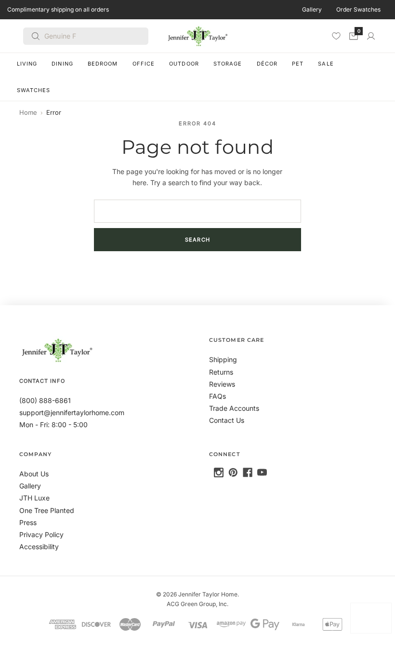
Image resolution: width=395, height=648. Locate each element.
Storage (227, 63)
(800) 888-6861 (45, 400)
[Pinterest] (233, 472)
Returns (221, 372)
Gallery (312, 9)
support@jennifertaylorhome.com (71, 412)
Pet (297, 63)
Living (27, 63)
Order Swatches (358, 9)
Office (143, 63)
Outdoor (184, 63)
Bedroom (103, 63)
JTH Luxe (34, 498)
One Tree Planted (46, 510)
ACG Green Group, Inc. (197, 604)
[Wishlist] (336, 35)
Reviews (222, 384)
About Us (34, 474)
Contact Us (226, 420)
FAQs (217, 396)
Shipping (223, 359)
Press (28, 522)
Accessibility (39, 546)
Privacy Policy (41, 534)
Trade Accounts (234, 408)
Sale (325, 63)
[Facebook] (247, 472)
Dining (62, 63)
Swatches (34, 90)
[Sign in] (371, 36)
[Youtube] (262, 472)
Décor (267, 63)
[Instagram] (219, 472)
